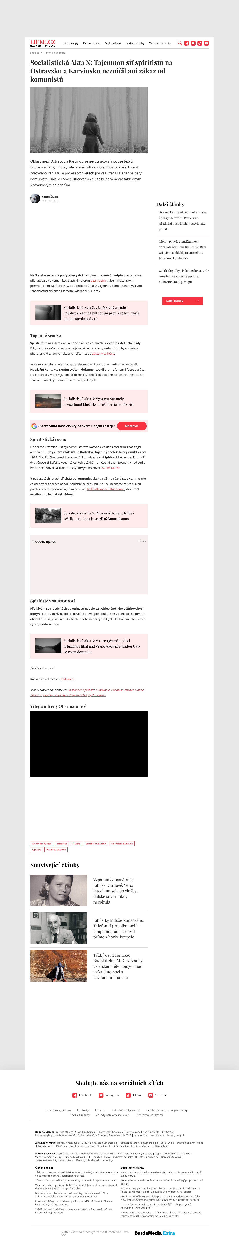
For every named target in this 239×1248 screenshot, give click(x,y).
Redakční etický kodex (125, 1110)
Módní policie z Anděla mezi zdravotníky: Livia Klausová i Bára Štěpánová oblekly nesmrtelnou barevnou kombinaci (71, 1194)
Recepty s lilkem (100, 1156)
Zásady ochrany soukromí (113, 1115)
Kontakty (83, 1110)
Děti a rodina (91, 43)
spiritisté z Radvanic (122, 843)
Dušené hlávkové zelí (76, 1156)
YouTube (160, 1095)
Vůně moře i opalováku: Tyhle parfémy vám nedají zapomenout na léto (76, 1180)
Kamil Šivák (49, 197)
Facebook (85, 1095)
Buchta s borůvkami (147, 1156)
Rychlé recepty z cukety (138, 1153)
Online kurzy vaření (58, 1110)
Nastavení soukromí (149, 1115)
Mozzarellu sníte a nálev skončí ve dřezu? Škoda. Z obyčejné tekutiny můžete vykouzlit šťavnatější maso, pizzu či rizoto (161, 1214)
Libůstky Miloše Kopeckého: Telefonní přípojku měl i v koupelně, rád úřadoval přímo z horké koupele (118, 928)
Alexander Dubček (41, 843)
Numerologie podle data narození (55, 1135)
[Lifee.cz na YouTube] (206, 44)
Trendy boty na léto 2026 (52, 1146)
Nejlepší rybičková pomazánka (172, 1153)
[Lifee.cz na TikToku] (199, 44)
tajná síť (36, 849)
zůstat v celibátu (103, 353)
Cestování (167, 1131)
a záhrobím (98, 280)
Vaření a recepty (160, 43)
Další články (174, 301)
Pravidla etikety (64, 1131)
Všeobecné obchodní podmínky (166, 1110)
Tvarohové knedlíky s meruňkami (54, 1160)
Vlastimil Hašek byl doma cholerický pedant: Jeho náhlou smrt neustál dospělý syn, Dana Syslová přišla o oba (76, 1186)
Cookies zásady (80, 1115)
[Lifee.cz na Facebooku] (186, 44)
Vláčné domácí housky (48, 1156)
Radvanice (68, 679)
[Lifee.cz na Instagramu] (193, 44)
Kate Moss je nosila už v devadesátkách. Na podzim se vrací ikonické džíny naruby (161, 1174)
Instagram (112, 1095)
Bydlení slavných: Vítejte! (91, 1135)
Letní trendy (157, 1135)
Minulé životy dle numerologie (99, 1142)
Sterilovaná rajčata (67, 1153)
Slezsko (76, 843)
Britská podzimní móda (189, 1142)
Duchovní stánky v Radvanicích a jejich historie (74, 695)
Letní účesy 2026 (119, 1146)
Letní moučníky (140, 1146)
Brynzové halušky (122, 1156)
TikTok (136, 1095)
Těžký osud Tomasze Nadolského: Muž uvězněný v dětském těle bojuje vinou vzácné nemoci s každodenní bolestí (118, 966)
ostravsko (62, 843)
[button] (180, 42)
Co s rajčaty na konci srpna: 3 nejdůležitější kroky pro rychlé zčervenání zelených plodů (156, 1206)
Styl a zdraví (113, 43)
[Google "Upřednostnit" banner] (89, 431)
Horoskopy (71, 43)
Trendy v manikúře (68, 1142)
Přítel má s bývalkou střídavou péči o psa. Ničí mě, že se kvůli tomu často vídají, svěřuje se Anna (74, 1202)
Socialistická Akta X (96, 843)
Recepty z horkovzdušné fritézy (94, 1160)
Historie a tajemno (56, 849)
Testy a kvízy (133, 1131)
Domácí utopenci (171, 1156)
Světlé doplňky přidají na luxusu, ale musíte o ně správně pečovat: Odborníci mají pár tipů (184, 276)
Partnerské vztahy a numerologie (139, 1142)
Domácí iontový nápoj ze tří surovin (101, 1153)
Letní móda (140, 1135)
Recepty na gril (175, 1135)
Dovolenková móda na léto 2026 (88, 1146)
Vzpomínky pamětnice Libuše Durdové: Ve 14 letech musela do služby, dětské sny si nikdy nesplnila (115, 891)
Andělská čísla (151, 1131)
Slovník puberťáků (85, 1131)
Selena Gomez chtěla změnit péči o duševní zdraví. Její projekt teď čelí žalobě (162, 1182)
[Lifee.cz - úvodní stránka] (42, 43)
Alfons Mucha (111, 468)
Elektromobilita (160, 1146)
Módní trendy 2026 (120, 1135)
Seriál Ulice (167, 1142)
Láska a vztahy (135, 43)
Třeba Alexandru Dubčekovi (105, 489)
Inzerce (99, 1110)
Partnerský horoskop (111, 1131)
